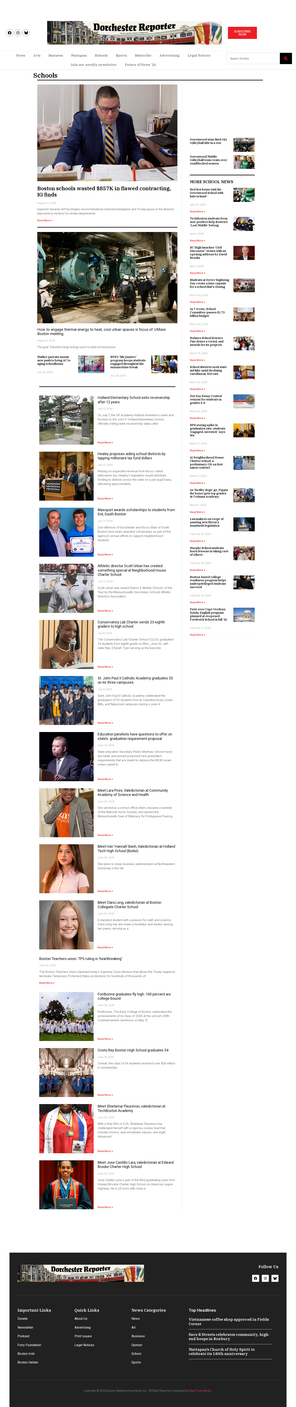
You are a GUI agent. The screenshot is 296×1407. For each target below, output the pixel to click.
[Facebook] (9, 32)
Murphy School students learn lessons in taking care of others (209, 551)
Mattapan (79, 55)
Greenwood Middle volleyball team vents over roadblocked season (208, 160)
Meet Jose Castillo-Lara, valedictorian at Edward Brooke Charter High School (136, 1164)
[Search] (286, 58)
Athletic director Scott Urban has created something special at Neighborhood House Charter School (132, 570)
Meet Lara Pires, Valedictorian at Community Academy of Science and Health (133, 792)
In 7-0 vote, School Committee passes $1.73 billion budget (207, 312)
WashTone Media (200, 1390)
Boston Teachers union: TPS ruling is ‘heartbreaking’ (80, 959)
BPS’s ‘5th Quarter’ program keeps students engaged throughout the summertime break (128, 362)
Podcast (23, 1336)
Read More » (45, 220)
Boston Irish (26, 1354)
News (20, 55)
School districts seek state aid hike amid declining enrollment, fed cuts (208, 370)
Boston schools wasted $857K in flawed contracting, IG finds (104, 191)
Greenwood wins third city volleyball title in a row (208, 141)
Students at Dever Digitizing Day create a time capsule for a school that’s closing (209, 283)
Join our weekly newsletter (93, 65)
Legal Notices (199, 55)
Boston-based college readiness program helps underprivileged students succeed (208, 582)
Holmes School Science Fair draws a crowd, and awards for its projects (207, 341)
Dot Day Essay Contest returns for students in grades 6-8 (206, 399)
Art (133, 1327)
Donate (23, 1319)
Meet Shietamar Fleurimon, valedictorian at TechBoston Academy (131, 1108)
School (136, 1354)
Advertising (169, 55)
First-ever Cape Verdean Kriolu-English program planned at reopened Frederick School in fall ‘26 (208, 614)
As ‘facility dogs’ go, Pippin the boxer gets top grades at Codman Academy (209, 493)
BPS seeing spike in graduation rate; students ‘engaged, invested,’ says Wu (207, 430)
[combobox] (253, 58)
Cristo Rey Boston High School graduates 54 (133, 1050)
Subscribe (143, 55)
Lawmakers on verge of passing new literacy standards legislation (207, 522)
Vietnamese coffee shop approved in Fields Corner (229, 1321)
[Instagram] (18, 32)
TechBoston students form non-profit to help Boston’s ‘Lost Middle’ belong (209, 222)
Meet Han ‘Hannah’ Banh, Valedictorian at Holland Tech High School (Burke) (136, 848)
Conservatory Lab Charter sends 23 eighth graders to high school (131, 624)
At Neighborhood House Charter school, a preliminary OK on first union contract (207, 462)
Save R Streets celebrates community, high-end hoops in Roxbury (229, 1336)
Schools (101, 55)
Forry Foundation (29, 1345)
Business (56, 55)
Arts (36, 55)
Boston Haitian (28, 1362)
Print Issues (83, 1336)
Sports (121, 55)
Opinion (136, 1345)
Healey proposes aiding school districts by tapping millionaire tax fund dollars (132, 456)
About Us (81, 1319)
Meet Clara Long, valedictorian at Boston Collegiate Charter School (129, 904)
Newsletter (25, 1327)
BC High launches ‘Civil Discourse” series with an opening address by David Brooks (208, 252)
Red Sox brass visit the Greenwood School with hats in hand (206, 193)
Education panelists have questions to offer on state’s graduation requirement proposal (135, 736)
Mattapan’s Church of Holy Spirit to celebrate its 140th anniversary (222, 1351)
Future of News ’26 (140, 65)
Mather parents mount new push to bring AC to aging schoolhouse (53, 360)
